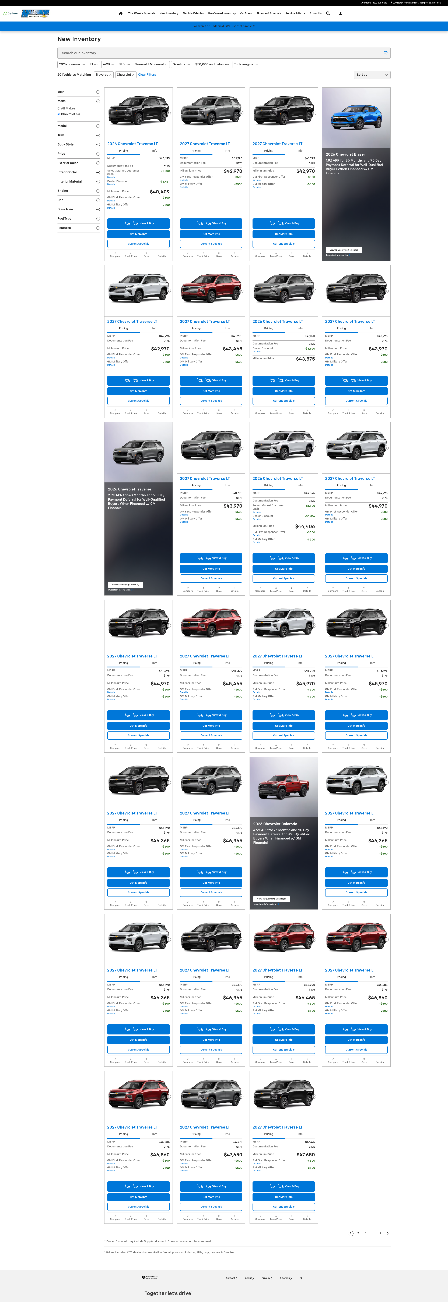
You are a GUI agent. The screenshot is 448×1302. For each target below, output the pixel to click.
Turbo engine (246, 64)
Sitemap (285, 1278)
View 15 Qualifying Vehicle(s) (344, 251)
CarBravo (246, 13)
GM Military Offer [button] (118, 206)
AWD (108, 64)
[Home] (10, 13)
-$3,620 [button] (309, 348)
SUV (124, 64)
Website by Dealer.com (150, 1277)
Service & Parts (295, 13)
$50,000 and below (212, 64)
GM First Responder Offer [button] (123, 199)
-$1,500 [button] (165, 171)
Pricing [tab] (123, 151)
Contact (230, 1278)
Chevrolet (124, 74)
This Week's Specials (141, 13)
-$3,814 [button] (310, 516)
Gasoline (181, 64)
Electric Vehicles (193, 13)
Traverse (102, 74)
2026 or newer (72, 64)
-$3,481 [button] (165, 181)
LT (94, 64)
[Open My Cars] (340, 14)
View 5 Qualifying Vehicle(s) (125, 586)
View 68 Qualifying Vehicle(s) (271, 900)
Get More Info (138, 234)
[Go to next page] (388, 1233)
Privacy (266, 1278)
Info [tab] (154, 151)
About (248, 1278)
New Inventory (169, 13)
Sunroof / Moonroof (151, 64)
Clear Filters (147, 74)
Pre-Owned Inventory (222, 13)
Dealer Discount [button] (117, 183)
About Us (316, 13)
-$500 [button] (166, 198)
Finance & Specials (269, 13)
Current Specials (138, 244)
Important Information (339, 255)
